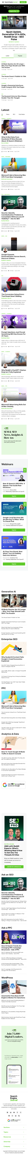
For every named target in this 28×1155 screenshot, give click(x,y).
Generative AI (8, 591)
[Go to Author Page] (5, 132)
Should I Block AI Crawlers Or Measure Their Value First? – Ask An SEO (12, 914)
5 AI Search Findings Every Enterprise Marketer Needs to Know (13, 677)
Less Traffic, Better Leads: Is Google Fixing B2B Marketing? (13, 671)
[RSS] (19, 1115)
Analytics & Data (10, 734)
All (2, 114)
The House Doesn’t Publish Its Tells (13, 76)
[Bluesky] (9, 1115)
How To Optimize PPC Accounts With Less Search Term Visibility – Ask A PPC (12, 953)
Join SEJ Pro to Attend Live (14, 866)
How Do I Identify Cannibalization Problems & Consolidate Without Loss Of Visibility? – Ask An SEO (12, 216)
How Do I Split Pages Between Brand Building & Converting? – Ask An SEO (13, 908)
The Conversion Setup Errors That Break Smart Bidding (12, 295)
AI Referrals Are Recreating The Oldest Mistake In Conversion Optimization (13, 769)
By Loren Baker (5, 143)
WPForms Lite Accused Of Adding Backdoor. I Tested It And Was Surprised (13, 1001)
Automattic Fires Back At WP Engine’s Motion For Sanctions (13, 997)
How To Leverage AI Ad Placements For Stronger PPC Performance (11, 969)
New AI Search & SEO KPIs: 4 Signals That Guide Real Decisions (14, 485)
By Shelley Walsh (5, 338)
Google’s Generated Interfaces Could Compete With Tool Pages (12, 86)
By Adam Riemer (5, 220)
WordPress (7, 977)
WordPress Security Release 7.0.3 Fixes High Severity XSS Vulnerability (13, 1006)
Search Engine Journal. (16, 1151)
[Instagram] (12, 1115)
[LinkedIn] (10, 1112)
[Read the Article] (14, 126)
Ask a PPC (6, 927)
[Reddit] (15, 1115)
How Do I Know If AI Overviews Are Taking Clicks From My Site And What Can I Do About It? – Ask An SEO (14, 903)
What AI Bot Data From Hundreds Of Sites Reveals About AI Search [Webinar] (11, 139)
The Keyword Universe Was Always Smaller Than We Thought (13, 97)
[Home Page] (11, 2)
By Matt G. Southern (6, 260)
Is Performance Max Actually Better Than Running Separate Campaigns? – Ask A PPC (12, 964)
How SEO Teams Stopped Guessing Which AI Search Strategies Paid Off (13, 666)
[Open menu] (3, 2)
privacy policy (14, 1057)
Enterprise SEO (9, 639)
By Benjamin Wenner (6, 298)
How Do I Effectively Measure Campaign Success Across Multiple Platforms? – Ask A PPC (14, 958)
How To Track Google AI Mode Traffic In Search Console (13, 753)
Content (3, 313)
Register (14, 496)
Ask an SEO (7, 194)
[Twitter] (20, 1112)
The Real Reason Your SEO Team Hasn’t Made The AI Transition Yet (13, 682)
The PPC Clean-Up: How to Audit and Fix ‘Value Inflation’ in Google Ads (13, 728)
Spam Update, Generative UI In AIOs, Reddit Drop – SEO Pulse (14, 35)
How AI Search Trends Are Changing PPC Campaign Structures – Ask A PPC (11, 948)
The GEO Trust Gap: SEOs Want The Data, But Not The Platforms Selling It (13, 758)
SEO (2, 94)
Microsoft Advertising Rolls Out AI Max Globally (13, 717)
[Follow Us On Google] (13, 785)
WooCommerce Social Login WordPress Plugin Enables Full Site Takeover (13, 1018)
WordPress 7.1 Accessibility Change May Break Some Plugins (13, 1012)
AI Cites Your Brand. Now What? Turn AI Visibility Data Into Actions (12, 553)
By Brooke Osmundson (6, 179)
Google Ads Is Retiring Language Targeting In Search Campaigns (13, 722)
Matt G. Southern (14, 42)
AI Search (3, 61)
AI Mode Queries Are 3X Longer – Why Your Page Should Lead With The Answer (13, 65)
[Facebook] (17, 1112)
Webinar (3, 118)
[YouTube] (14, 1112)
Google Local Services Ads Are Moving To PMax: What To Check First (13, 519)
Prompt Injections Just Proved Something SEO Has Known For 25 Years (13, 334)
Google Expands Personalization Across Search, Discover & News (13, 256)
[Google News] (7, 1112)
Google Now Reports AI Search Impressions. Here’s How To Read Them (12, 775)
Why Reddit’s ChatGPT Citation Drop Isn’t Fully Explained (13, 371)
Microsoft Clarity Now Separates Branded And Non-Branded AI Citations (13, 764)
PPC (2, 275)
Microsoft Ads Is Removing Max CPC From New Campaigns (13, 176)
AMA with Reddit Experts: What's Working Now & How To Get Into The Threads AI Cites (13, 850)
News (7, 114)
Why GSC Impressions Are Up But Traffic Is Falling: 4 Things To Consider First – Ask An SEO (13, 920)
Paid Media (22, 114)
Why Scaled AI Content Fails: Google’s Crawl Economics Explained (12, 659)
